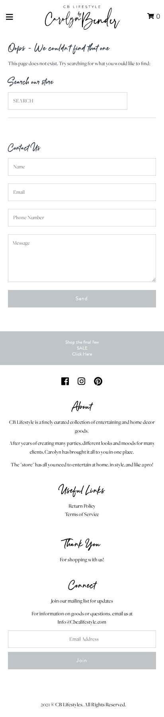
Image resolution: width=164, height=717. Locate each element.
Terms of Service (82, 514)
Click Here (82, 354)
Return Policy (82, 505)
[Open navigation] (10, 16)
